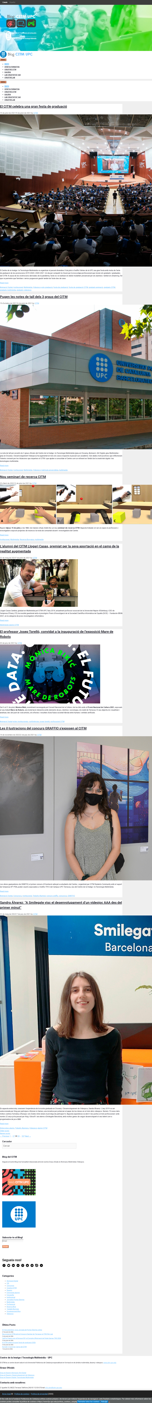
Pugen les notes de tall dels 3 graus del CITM (34, 297)
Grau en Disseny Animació (9, 1373)
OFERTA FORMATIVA (11, 67)
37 (14, 1136)
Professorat (11, 1304)
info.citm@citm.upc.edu (53, 1388)
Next (28, 1136)
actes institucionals (20, 722)
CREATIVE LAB (9, 77)
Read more (4, 283)
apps (32, 539)
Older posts (4, 1131)
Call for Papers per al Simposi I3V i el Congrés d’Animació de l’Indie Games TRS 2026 (31, 1338)
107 (23, 1136)
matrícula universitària (49, 470)
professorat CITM (57, 722)
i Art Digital (22, 1373)
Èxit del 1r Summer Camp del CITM (14, 1347)
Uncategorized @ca (13, 1311)
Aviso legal (6, 1394)
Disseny (9, 1290)
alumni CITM (14, 625)
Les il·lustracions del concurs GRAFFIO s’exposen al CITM (43, 728)
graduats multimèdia (8, 290)
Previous (4, 1136)
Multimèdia (28, 287)
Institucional (18, 287)
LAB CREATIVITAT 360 (12, 75)
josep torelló (45, 722)
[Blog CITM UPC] (16, 57)
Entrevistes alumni (7, 1128)
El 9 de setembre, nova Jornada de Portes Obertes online (22, 1330)
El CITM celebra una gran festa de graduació (33, 106)
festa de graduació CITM (78, 287)
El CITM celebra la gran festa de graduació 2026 (19, 1342)
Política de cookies (21, 1394)
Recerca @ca (25, 539)
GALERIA (7, 72)
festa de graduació (60, 287)
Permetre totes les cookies (88, 1402)
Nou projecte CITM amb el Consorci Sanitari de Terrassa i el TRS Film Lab (27, 1334)
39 (19, 1136)
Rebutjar (104, 1402)
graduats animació (96, 287)
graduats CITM (109, 287)
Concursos (17, 896)
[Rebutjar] (109, 1402)
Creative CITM (12, 1288)
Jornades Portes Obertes (15, 1300)
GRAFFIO (71, 896)
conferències (34, 722)
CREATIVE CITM (10, 69)
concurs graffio (52, 896)
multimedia (63, 470)
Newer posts (5, 1133)
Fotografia (10, 1295)
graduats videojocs (24, 290)
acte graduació (47, 287)
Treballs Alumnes (39, 896)
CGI (8, 1283)
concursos (63, 896)
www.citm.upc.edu (109, 1363)
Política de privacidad (39, 1394)
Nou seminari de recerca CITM (23, 477)
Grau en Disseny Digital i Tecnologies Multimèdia (17, 1377)
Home (6, 64)
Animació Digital (6, 287)
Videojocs (37, 287)
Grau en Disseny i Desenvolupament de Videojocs (17, 1375)
